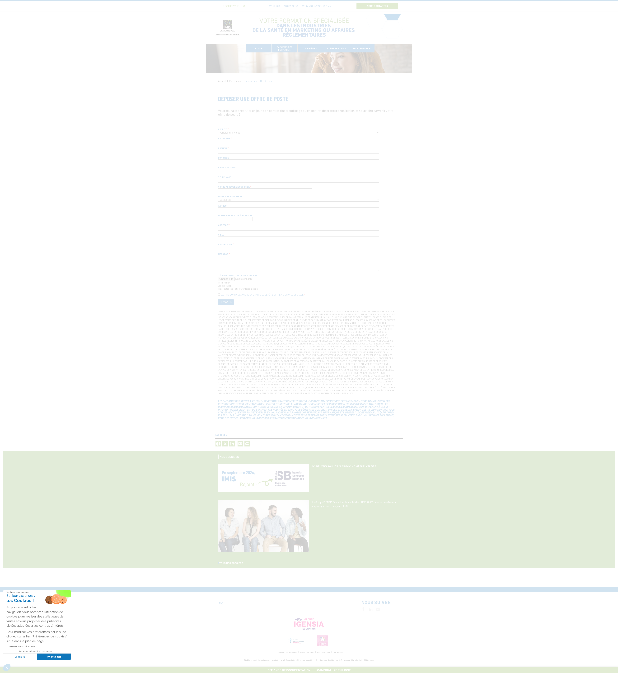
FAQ (221, 603)
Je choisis (20, 656)
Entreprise (290, 6)
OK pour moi (54, 656)
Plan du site (337, 652)
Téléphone (224, 177)
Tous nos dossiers (231, 563)
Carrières (310, 48)
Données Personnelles (287, 652)
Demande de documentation (288, 670)
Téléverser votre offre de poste (237, 275)
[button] (7, 667)
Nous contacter (377, 6)
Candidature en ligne (334, 670)
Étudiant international (316, 6)
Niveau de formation (230, 196)
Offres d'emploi (323, 652)
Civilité (222, 129)
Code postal (225, 244)
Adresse (223, 225)
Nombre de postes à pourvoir (235, 215)
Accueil (222, 80)
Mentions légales (307, 652)
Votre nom (224, 138)
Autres (222, 205)
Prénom (222, 148)
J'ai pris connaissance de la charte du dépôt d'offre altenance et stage (262, 294)
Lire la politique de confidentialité (20, 646)
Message (223, 254)
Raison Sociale (227, 167)
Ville (221, 234)
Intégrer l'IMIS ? (336, 48)
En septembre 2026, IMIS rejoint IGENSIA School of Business (344, 465)
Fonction (223, 157)
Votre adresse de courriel (234, 186)
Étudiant (274, 6)
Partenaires (361, 48)
